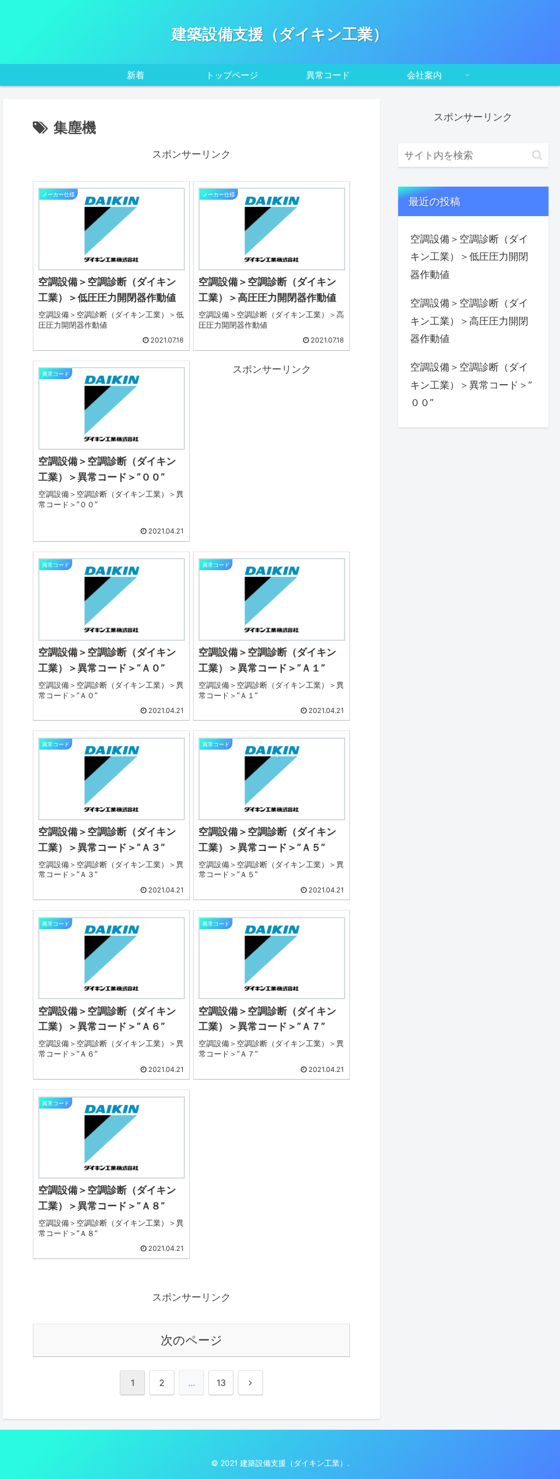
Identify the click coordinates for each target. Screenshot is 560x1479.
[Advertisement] (271, 442)
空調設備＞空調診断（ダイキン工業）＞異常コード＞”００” (471, 384)
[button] (537, 155)
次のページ (192, 1340)
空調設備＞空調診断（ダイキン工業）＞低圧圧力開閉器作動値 (469, 256)
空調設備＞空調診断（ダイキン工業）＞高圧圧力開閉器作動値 (469, 320)
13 (221, 1382)
